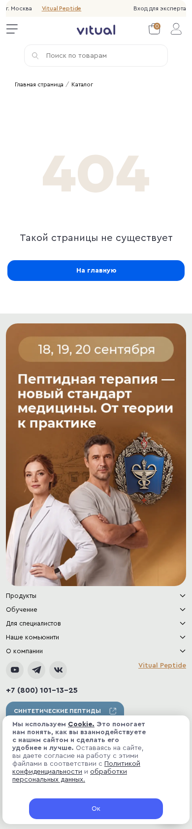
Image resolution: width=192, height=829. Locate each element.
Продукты (21, 595)
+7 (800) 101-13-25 (42, 690)
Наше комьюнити (32, 637)
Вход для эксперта (159, 8)
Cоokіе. (81, 724)
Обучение (21, 609)
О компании (24, 651)
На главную (96, 270)
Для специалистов (33, 623)
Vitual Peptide (62, 8)
